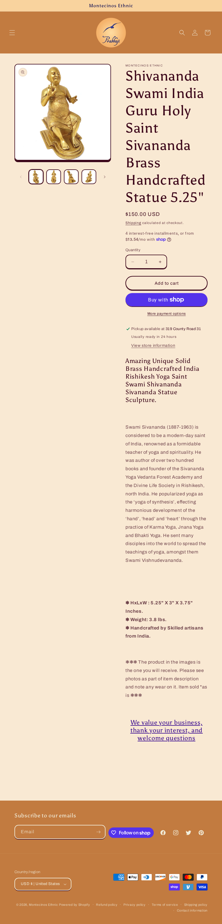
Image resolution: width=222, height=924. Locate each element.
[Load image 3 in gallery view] (71, 176)
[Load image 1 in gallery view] (36, 176)
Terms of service (165, 904)
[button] (12, 32)
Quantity (132, 250)
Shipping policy (196, 904)
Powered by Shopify (74, 904)
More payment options (166, 314)
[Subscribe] (98, 832)
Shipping (133, 223)
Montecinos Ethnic (43, 904)
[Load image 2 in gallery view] (53, 176)
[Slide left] (20, 177)
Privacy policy (134, 904)
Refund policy (106, 904)
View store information (153, 345)
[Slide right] (104, 177)
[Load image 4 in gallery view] (89, 176)
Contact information (192, 910)
